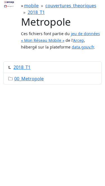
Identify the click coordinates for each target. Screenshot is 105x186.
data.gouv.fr (83, 47)
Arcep (78, 40)
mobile (31, 6)
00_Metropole (29, 79)
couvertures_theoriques (70, 6)
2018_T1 (36, 12)
